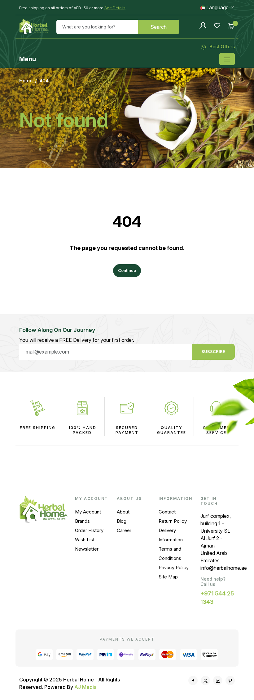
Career (124, 530)
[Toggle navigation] (227, 59)
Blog (121, 521)
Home (26, 81)
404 (44, 81)
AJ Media (85, 687)
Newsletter (87, 549)
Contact (167, 512)
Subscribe (213, 351)
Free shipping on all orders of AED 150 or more (72, 8)
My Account (88, 512)
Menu (27, 59)
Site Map (168, 577)
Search (159, 27)
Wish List (84, 540)
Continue (127, 270)
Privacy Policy (174, 567)
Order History (89, 530)
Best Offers (222, 46)
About (123, 512)
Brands (82, 521)
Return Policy (173, 521)
